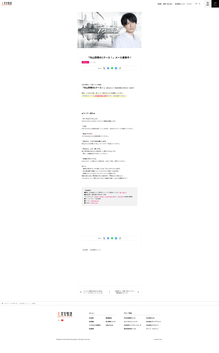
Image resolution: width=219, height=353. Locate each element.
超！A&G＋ (123, 192)
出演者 (159, 4)
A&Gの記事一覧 (13, 303)
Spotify (101, 196)
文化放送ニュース (180, 4)
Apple (96, 196)
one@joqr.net (95, 201)
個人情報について (111, 321)
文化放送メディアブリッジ (153, 321)
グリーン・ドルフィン (152, 329)
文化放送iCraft (150, 318)
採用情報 (91, 321)
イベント (189, 4)
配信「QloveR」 (168, 4)
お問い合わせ (109, 325)
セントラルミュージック (130, 321)
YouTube (120, 196)
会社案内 (91, 318)
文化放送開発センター (130, 318)
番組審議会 (109, 318)
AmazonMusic (109, 196)
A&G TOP (6, 303)
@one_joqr (94, 203)
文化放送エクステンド (152, 325)
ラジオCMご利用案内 (95, 325)
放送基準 (91, 329)
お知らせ (85, 62)
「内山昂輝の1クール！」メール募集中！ (27, 303)
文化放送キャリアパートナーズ (132, 325)
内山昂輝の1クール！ (96, 250)
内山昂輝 (85, 250)
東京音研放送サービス (130, 329)
